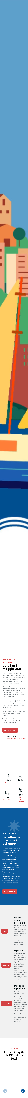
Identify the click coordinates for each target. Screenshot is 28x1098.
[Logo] (5, 4)
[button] (23, 1091)
